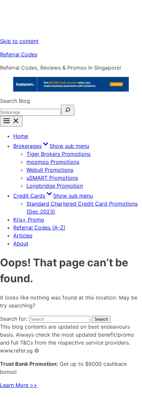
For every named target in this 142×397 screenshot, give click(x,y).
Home (20, 136)
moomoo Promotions (52, 162)
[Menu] (11, 121)
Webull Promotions (49, 169)
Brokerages (51, 146)
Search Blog (15, 101)
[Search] (67, 110)
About (20, 243)
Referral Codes (18, 54)
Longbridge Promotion (54, 185)
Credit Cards (53, 195)
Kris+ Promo (28, 219)
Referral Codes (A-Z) (39, 227)
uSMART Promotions (52, 177)
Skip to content (19, 41)
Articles (22, 235)
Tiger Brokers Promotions (58, 154)
